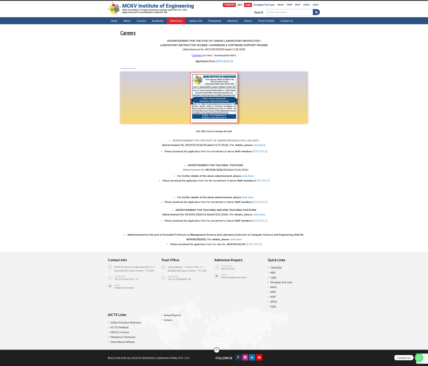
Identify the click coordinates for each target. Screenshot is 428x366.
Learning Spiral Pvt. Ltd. (173, 357)
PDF (220, 61)
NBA (239, 4)
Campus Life (195, 20)
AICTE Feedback (119, 327)
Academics (158, 20)
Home (114, 20)
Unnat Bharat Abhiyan (122, 341)
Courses (141, 20)
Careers (168, 319)
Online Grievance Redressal (125, 322)
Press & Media (266, 20)
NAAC (281, 4)
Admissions (176, 20)
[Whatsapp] (419, 357)
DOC (228, 61)
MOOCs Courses (119, 332)
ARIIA (306, 4)
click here (259, 145)
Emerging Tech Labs (264, 4)
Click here (197, 55)
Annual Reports (172, 315)
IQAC (316, 4)
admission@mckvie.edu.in (234, 277)
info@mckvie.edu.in (124, 287)
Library (248, 20)
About (127, 20)
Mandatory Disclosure (122, 336)
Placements (214, 20)
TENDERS (229, 4)
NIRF (289, 4)
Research (232, 20)
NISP (297, 4)
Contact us (286, 20)
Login (248, 4)
